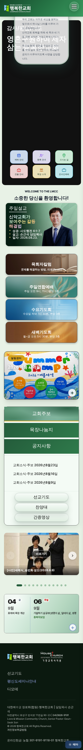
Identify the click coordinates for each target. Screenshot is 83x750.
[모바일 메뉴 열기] (74, 6)
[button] (41, 287)
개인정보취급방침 (17, 729)
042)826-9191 (61, 715)
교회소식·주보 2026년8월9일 (34, 482)
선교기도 (14, 673)
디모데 (12, 689)
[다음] (72, 556)
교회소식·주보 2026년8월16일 (35, 474)
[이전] (10, 556)
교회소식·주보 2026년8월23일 (35, 465)
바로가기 (41, 553)
